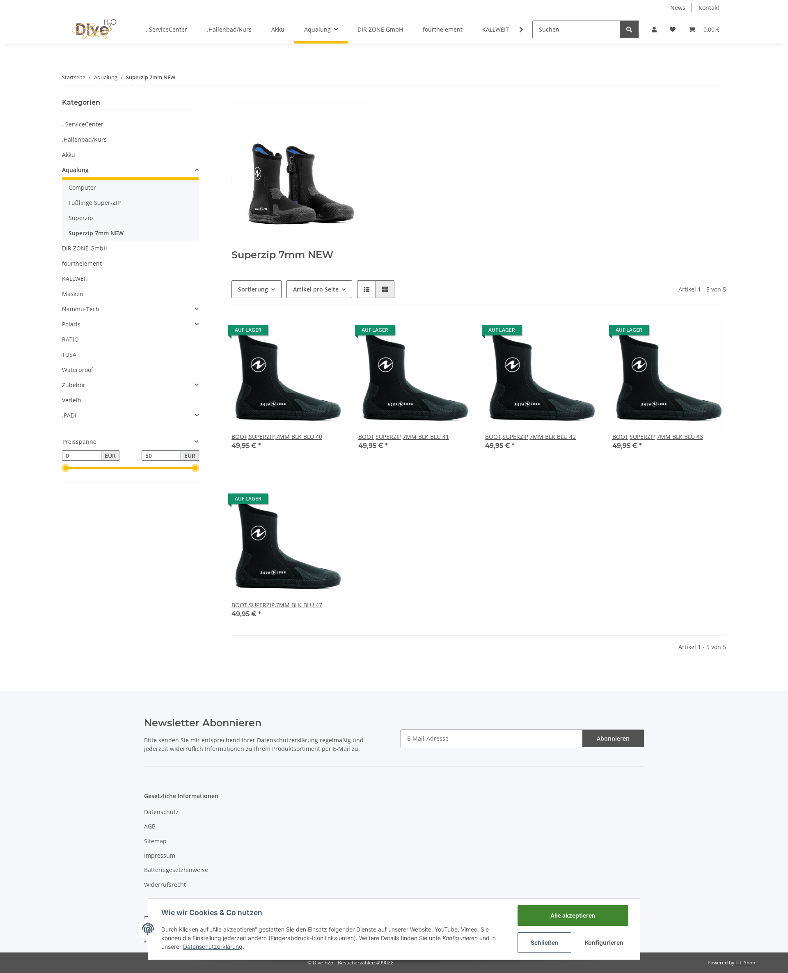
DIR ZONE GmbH (85, 248)
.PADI (69, 415)
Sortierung (253, 289)
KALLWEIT (75, 278)
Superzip (81, 218)
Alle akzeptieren (573, 915)
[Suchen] (629, 29)
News (677, 7)
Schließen (545, 942)
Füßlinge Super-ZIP (95, 203)
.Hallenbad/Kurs (84, 139)
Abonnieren (613, 738)
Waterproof (77, 370)
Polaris (71, 324)
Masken (72, 294)
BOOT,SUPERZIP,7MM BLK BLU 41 (403, 437)
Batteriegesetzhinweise (176, 870)
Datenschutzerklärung (213, 946)
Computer (82, 187)
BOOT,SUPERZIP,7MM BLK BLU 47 (276, 605)
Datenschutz (161, 812)
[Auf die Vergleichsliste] (310, 332)
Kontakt (709, 7)
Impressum (159, 855)
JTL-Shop (745, 962)
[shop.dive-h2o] (94, 29)
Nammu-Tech (80, 309)
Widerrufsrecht (165, 884)
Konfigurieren (604, 942)
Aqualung (75, 170)
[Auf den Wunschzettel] (331, 332)
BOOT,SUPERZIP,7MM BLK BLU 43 (657, 437)
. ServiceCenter (82, 124)
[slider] (65, 468)
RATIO (70, 339)
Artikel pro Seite (316, 289)
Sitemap (155, 841)
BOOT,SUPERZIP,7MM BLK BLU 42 (530, 437)
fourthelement (82, 263)
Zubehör (73, 385)
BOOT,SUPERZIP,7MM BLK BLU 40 (276, 437)
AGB (150, 826)
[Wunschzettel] (672, 29)
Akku (68, 154)
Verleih (71, 400)
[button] (654, 29)
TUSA (69, 354)
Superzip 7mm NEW (96, 233)
